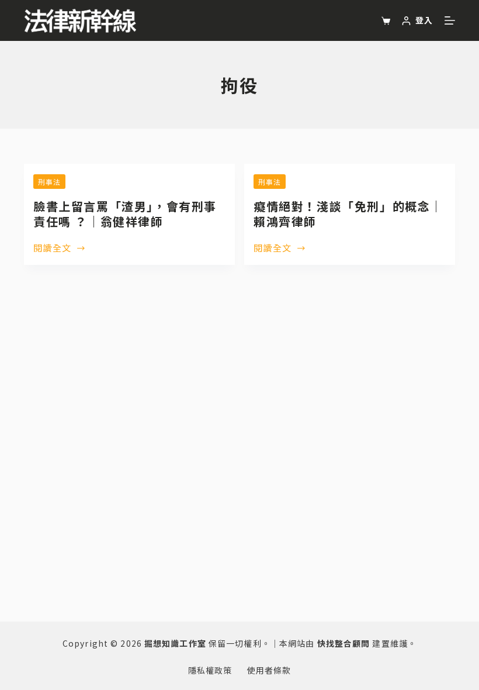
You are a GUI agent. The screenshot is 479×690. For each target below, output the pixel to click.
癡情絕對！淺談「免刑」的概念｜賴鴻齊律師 (348, 214)
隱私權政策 (210, 670)
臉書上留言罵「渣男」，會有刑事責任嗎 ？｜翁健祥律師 (125, 214)
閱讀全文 (52, 249)
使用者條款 (269, 670)
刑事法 (49, 182)
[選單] (450, 20)
